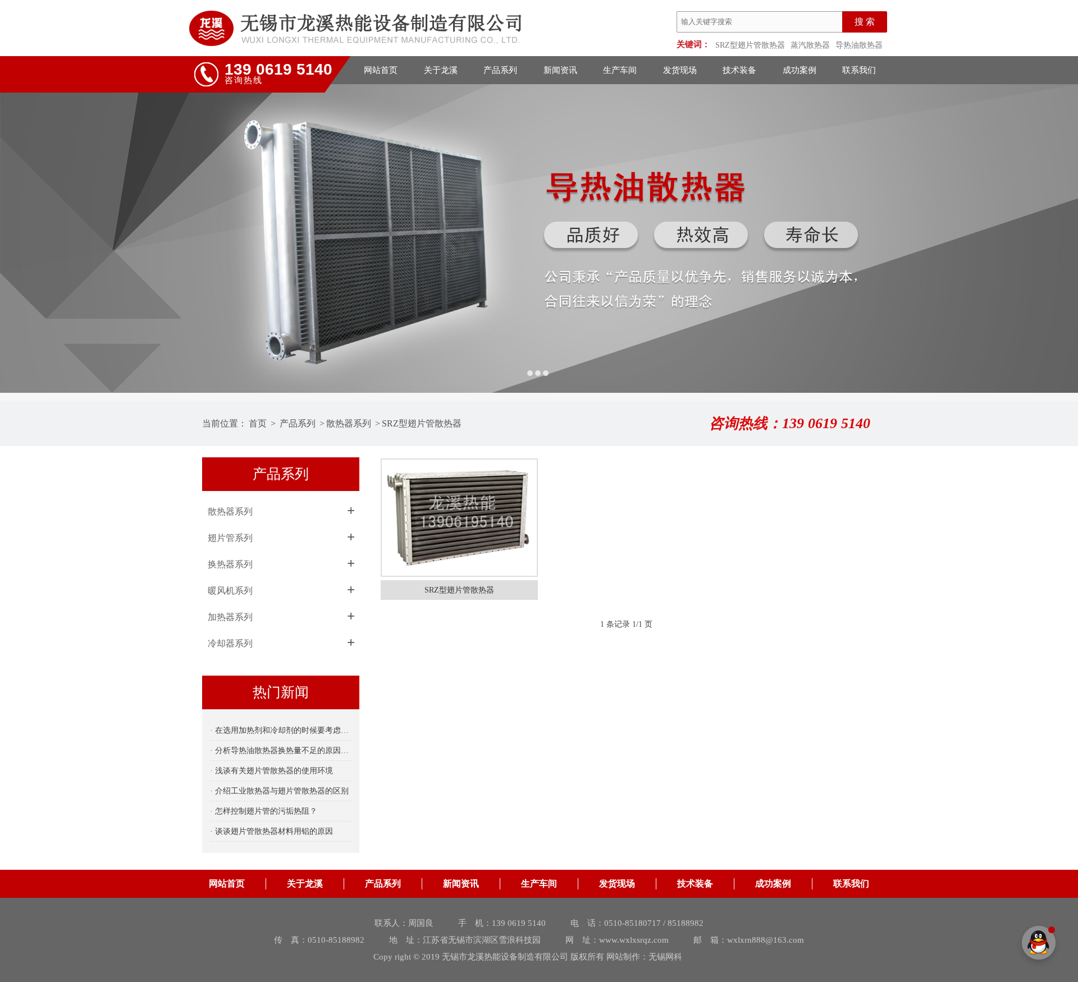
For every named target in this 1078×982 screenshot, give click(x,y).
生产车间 (620, 70)
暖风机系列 (230, 590)
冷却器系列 (230, 643)
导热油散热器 (859, 45)
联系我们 (859, 70)
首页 (258, 423)
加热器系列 (230, 617)
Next (1058, 238)
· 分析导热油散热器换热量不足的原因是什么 (280, 750)
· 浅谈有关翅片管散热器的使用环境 (271, 771)
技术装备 (739, 70)
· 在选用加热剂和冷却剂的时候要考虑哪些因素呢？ (280, 730)
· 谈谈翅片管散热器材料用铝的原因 (271, 831)
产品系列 (500, 70)
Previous (19, 238)
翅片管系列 (230, 538)
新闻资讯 (560, 70)
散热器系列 (348, 423)
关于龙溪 (441, 70)
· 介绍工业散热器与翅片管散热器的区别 (279, 791)
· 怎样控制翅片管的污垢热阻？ (263, 811)
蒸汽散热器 (810, 45)
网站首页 (381, 70)
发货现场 (680, 70)
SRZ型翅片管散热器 (750, 45)
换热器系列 (230, 564)
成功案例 (799, 70)
